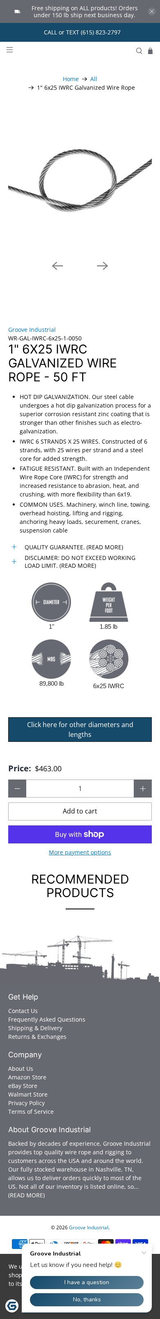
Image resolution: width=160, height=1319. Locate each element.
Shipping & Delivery (35, 1028)
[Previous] (57, 266)
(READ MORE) (26, 1195)
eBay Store (22, 1086)
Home (71, 79)
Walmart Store (28, 1094)
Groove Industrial (32, 329)
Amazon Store (27, 1077)
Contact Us (23, 1011)
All (93, 79)
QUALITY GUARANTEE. (55, 547)
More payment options (80, 852)
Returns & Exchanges (37, 1036)
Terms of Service (31, 1111)
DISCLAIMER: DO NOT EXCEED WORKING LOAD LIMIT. (80, 561)
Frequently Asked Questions (46, 1019)
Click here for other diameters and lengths (80, 729)
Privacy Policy (26, 1103)
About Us (20, 1068)
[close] (152, 11)
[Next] (102, 266)
